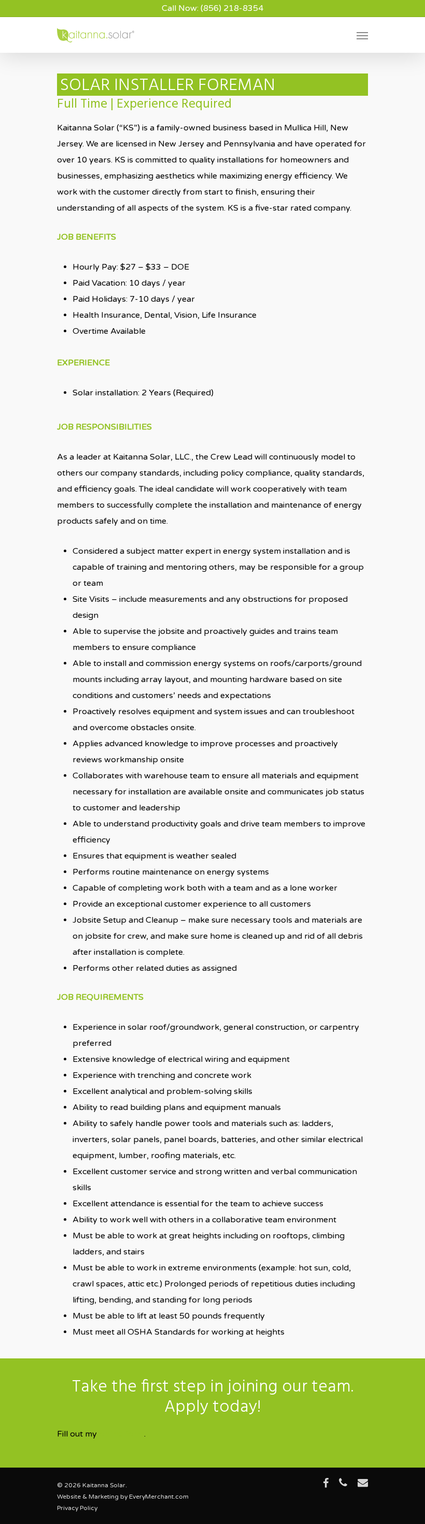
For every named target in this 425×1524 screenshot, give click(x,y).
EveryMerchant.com (159, 1496)
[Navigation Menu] (362, 35)
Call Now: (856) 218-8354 (212, 8)
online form (121, 1434)
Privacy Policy (77, 1508)
